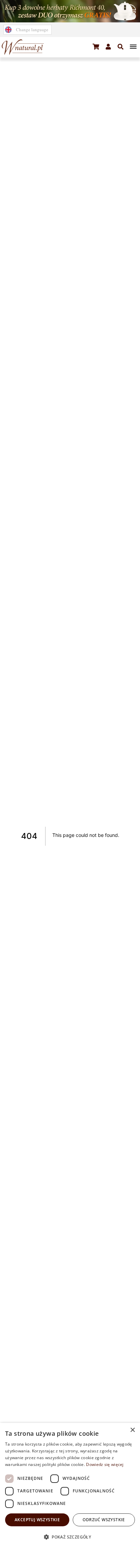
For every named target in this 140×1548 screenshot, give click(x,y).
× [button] (132, 1430)
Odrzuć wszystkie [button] (104, 1520)
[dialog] (70, 1485)
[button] (96, 47)
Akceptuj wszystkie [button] (37, 1520)
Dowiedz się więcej (104, 1464)
